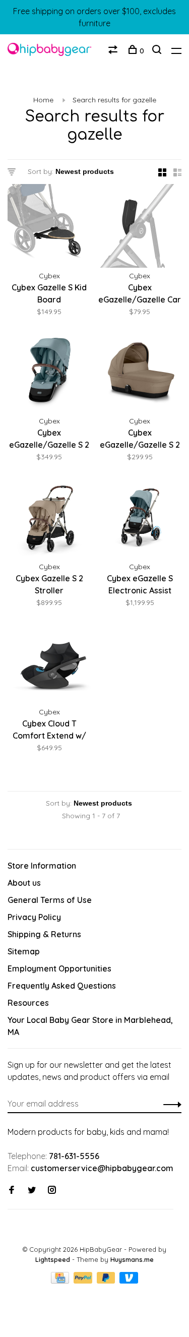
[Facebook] (12, 1190)
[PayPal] (84, 1280)
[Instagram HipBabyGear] (52, 1190)
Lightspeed (52, 1259)
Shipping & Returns (44, 934)
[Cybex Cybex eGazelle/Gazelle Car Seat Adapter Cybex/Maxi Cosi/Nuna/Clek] (140, 227)
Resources (28, 1003)
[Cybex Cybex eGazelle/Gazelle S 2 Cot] (140, 373)
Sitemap (24, 951)
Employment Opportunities (59, 968)
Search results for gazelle (114, 99)
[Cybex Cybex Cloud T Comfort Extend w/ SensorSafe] (49, 664)
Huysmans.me (132, 1259)
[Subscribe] (169, 1103)
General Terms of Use (50, 900)
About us (24, 883)
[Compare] (114, 50)
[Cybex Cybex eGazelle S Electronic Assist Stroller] (140, 518)
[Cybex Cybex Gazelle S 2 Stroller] (49, 518)
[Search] (158, 50)
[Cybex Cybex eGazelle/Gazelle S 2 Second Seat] (49, 373)
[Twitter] (32, 1190)
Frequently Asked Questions (62, 986)
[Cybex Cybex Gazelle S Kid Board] (49, 227)
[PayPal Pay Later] (107, 1280)
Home (43, 99)
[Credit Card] (61, 1280)
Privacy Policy (34, 917)
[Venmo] (128, 1280)
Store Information (42, 866)
